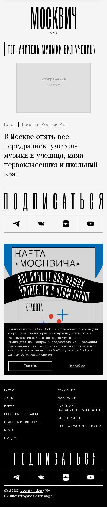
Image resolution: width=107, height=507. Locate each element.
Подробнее (77, 366)
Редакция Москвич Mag (44, 125)
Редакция (67, 390)
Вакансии (67, 398)
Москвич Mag (31, 490)
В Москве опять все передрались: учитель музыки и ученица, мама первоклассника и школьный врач (50, 155)
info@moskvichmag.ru (36, 496)
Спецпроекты (70, 418)
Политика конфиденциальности (79, 407)
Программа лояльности (79, 426)
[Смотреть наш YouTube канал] (90, 224)
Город (10, 125)
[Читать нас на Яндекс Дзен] (66, 224)
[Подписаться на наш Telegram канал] (16, 224)
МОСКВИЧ (53, 19)
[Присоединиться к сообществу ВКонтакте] (41, 224)
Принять (30, 366)
